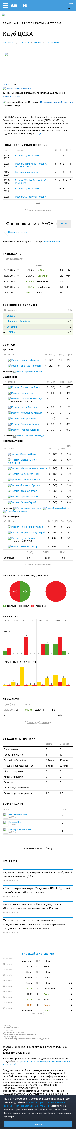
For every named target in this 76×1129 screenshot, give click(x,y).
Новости (24, 42)
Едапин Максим (29, 360)
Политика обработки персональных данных (26, 1039)
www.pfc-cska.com (12, 96)
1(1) (69, 709)
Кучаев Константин (32, 508)
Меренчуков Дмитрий (32, 532)
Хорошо (38, 1124)
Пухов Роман (21, 539)
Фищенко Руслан (30, 485)
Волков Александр (25, 400)
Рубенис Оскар (28, 546)
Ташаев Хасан (20, 511)
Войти (69, 7)
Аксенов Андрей (51, 241)
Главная (10, 23)
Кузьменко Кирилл (31, 412)
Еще (39, 133)
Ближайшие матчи (38, 953)
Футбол (54, 23)
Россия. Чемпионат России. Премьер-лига (31, 165)
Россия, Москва (22, 88)
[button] (30, 223)
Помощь (7, 1025)
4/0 (69, 491)
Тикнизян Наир (31, 479)
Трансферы (52, 42)
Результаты (33, 23)
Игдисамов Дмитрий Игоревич (56, 102)
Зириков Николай (30, 365)
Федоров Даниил (30, 429)
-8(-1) (60, 365)
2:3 (61, 275)
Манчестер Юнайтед (18, 321)
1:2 (61, 270)
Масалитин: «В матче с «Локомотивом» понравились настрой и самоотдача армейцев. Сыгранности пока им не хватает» (34, 924)
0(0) (51, 360)
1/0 (68, 407)
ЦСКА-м (11, 332)
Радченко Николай (32, 372)
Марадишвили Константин (22, 461)
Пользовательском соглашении (33, 1105)
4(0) (54, 526)
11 (71, 163)
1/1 (69, 479)
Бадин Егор (26, 393)
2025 (6, 196)
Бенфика (12, 326)
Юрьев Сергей (28, 502)
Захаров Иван (28, 454)
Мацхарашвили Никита (33, 468)
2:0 (61, 287)
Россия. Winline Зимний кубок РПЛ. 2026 (32, 181)
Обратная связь (11, 1028)
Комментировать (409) (38, 848)
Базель (11, 315)
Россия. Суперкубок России (30, 196)
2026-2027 (7, 157)
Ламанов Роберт (61, 508)
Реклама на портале (13, 1032)
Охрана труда (10, 1036)
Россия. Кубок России (27, 155)
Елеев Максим (28, 407)
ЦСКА (6, 84)
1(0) (55, 454)
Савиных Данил (29, 424)
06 (11, 709)
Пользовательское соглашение (19, 1034)
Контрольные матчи (26, 172)
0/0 (68, 360)
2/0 (68, 398)
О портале (8, 1030)
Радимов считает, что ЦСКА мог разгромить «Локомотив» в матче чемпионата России (32, 906)
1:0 (61, 292)
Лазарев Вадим (29, 418)
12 (56, 188)
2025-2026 (7, 181)
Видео (37, 42)
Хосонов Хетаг (28, 491)
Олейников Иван (29, 474)
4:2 (61, 281)
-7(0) (60, 360)
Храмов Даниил (29, 496)
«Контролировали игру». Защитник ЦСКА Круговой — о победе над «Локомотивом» (36, 890)
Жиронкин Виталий (31, 526)
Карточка (8, 42)
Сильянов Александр (33, 436)
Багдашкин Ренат (30, 387)
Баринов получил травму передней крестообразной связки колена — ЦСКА (37, 874)
